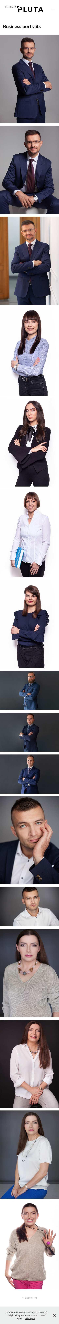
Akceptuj (30, 1318)
